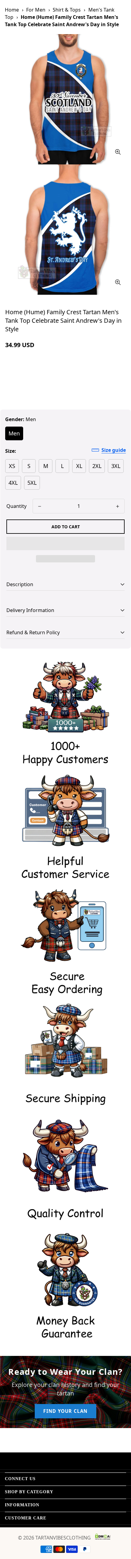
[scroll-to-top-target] (120, 1527)
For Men (35, 9)
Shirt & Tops (67, 9)
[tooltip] (118, 152)
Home (12, 9)
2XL (96, 466)
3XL (115, 466)
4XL (13, 482)
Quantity (16, 506)
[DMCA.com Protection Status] (102, 1536)
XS (12, 466)
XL (79, 466)
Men (14, 433)
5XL (32, 482)
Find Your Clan (65, 1411)
